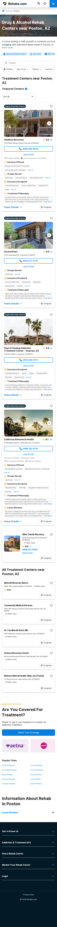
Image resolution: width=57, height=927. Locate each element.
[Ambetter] (43, 745)
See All (30, 170)
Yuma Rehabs (35, 779)
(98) (51, 140)
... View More (47, 202)
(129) (50, 439)
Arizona (9, 11)
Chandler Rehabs (9, 784)
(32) (51, 348)
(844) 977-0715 (30, 261)
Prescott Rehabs (36, 770)
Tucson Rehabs (36, 765)
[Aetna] (15, 745)
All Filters (9, 69)
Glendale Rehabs (8, 779)
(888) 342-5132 (30, 448)
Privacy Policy (28, 895)
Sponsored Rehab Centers (16, 54)
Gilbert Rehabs (36, 784)
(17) (30, 546)
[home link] (3, 11)
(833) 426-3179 (30, 360)
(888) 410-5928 (29, 550)
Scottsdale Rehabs (9, 770)
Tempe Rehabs (36, 775)
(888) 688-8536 (30, 149)
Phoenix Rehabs (8, 765)
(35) (51, 252)
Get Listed (37, 54)
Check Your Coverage (28, 732)
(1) (11, 590)
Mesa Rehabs (7, 775)
